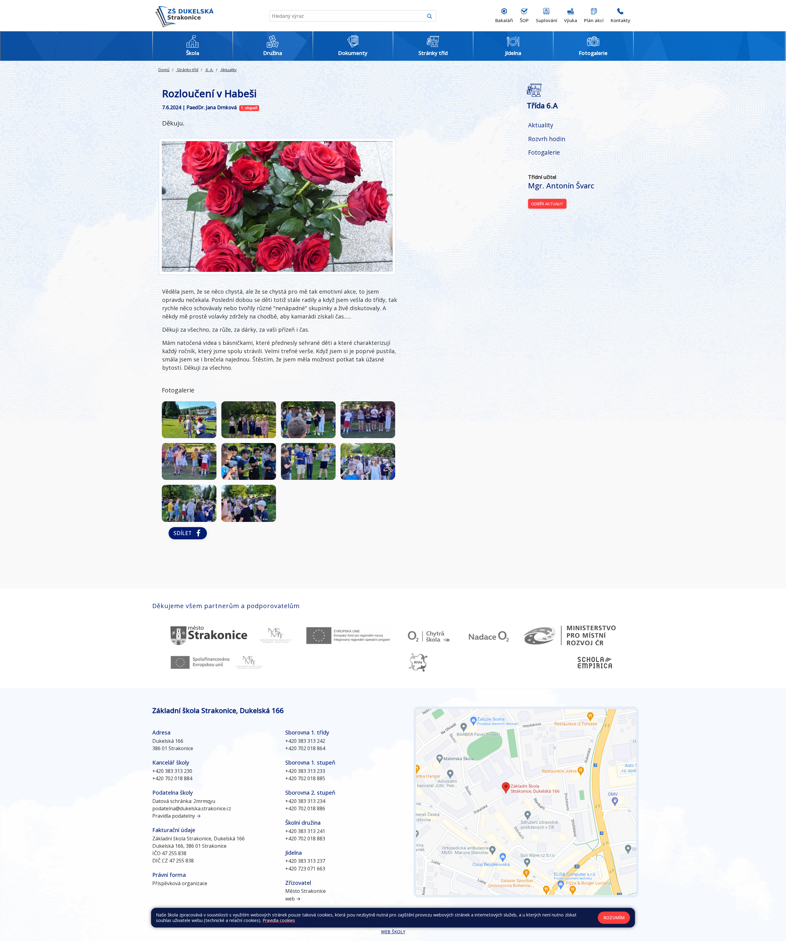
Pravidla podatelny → (176, 815)
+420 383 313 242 (305, 741)
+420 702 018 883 (305, 838)
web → (293, 898)
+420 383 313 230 (172, 771)
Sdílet (184, 533)
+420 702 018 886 (305, 808)
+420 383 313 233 (305, 771)
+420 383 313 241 (305, 831)
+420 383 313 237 (305, 861)
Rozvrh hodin (546, 139)
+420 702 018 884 (172, 778)
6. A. (209, 69)
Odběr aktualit (547, 203)
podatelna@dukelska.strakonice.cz (191, 808)
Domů (163, 69)
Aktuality (228, 69)
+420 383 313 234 (305, 801)
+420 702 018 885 (305, 778)
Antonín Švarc (561, 185)
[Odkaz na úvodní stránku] (183, 16)
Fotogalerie (544, 152)
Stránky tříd (187, 69)
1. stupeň (249, 107)
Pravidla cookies (279, 920)
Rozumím (614, 917)
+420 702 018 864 (305, 748)
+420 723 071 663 (305, 868)
